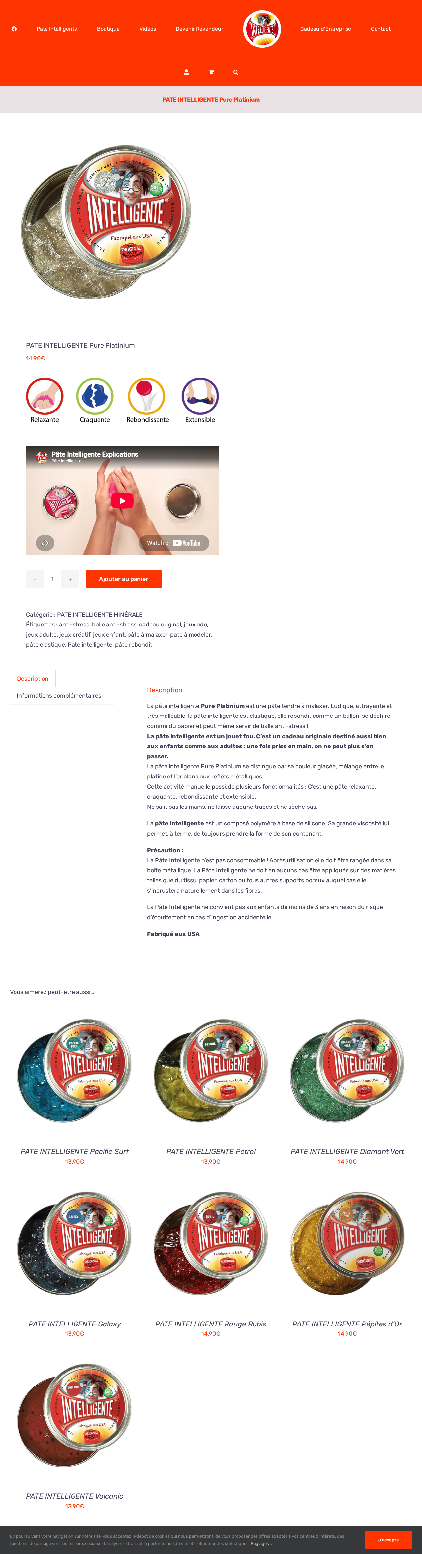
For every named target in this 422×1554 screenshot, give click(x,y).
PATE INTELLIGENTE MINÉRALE (100, 614)
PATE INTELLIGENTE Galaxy (75, 1324)
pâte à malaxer (147, 634)
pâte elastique (45, 644)
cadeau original (160, 624)
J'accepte (388, 1540)
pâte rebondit (133, 644)
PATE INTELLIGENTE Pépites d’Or (347, 1324)
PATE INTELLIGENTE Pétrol (211, 1151)
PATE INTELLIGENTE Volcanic (74, 1496)
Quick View (108, 1075)
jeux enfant (109, 634)
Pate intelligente (90, 644)
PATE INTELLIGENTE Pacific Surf (75, 1151)
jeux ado (195, 624)
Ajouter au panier (123, 579)
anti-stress (74, 624)
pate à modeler (190, 634)
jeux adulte (41, 634)
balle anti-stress (114, 624)
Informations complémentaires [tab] (59, 695)
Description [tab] (32, 678)
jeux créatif (74, 634)
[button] (395, 29)
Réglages (260, 1543)
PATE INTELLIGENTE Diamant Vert (347, 1151)
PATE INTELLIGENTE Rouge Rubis (210, 1324)
